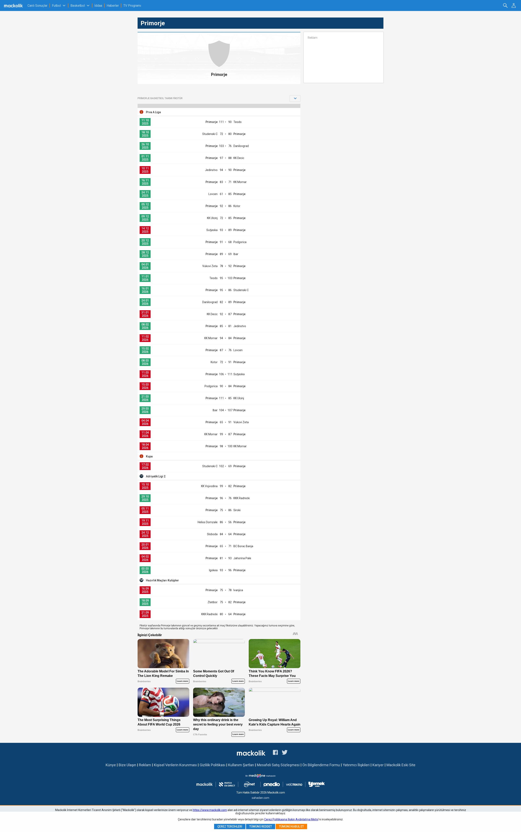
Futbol (56, 6)
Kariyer (378, 765)
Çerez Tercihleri (229, 826)
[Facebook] (275, 753)
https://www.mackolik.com (210, 810)
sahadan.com (260, 797)
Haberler (113, 6)
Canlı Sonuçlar (37, 6)
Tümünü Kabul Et (291, 826)
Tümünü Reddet (260, 826)
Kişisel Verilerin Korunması (175, 765)
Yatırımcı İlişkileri (356, 765)
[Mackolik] (13, 5)
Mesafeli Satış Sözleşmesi (278, 765)
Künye (111, 765)
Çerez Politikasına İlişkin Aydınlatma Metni (291, 819)
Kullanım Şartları (241, 765)
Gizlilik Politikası (212, 765)
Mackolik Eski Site (400, 765)
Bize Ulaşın (127, 765)
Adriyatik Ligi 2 (155, 476)
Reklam (145, 765)
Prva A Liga (153, 112)
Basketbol (77, 6)
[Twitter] (285, 753)
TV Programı (132, 6)
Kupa (149, 456)
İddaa (98, 6)
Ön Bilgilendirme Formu (321, 765)
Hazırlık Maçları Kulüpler (162, 580)
